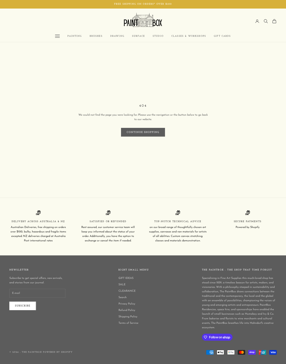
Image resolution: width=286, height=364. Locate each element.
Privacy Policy (126, 303)
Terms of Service (128, 323)
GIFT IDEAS (125, 278)
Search (122, 297)
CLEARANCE (127, 291)
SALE (121, 284)
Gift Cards (222, 36)
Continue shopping (143, 132)
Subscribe (22, 306)
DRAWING (117, 36)
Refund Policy (126, 310)
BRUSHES (96, 36)
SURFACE (138, 36)
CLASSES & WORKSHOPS (188, 36)
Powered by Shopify (58, 352)
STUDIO (158, 36)
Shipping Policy (127, 316)
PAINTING (75, 36)
